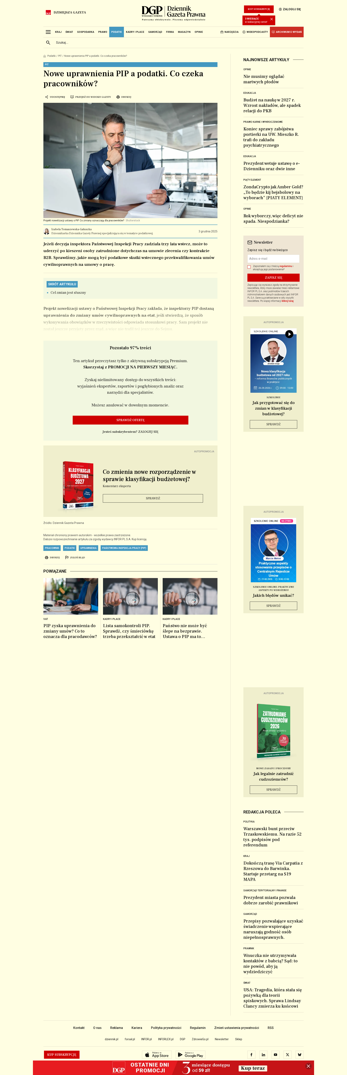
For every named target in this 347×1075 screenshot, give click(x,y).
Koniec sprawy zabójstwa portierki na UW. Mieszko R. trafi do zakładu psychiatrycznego (271, 137)
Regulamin (198, 1028)
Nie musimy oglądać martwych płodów (263, 79)
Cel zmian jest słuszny (68, 292)
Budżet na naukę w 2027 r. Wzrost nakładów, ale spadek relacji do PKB (272, 105)
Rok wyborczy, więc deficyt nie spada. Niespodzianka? (273, 218)
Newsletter (222, 1039)
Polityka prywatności (166, 1028)
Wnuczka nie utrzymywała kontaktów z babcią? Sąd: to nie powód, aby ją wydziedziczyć (270, 964)
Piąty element (252, 179)
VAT (45, 619)
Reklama (116, 1028)
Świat (246, 982)
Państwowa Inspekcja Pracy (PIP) (124, 548)
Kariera (137, 1028)
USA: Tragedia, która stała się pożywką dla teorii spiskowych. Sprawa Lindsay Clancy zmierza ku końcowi (272, 998)
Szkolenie (273, 397)
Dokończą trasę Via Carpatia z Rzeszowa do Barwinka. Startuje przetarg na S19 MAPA (273, 871)
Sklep (238, 1039)
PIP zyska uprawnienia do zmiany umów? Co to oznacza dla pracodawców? (70, 631)
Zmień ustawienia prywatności (236, 1028)
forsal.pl (130, 1039)
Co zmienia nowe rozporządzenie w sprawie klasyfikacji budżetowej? (149, 475)
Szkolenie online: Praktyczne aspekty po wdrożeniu (273, 588)
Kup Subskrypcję (259, 9)
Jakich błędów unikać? (273, 595)
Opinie (247, 69)
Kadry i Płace (111, 619)
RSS (271, 1028)
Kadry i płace (171, 619)
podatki (70, 548)
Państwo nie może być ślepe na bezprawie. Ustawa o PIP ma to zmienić (185, 631)
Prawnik (248, 948)
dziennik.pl (111, 1039)
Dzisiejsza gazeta (70, 12)
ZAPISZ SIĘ (273, 278)
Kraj (246, 856)
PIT (60, 56)
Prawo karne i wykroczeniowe (263, 122)
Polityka (249, 821)
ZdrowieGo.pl (200, 1039)
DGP (182, 1039)
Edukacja (249, 93)
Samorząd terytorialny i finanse (265, 890)
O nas (97, 1028)
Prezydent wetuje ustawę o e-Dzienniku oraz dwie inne (271, 166)
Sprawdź (153, 498)
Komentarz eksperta (117, 486)
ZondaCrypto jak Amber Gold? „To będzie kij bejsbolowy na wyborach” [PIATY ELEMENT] (273, 192)
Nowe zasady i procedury (273, 768)
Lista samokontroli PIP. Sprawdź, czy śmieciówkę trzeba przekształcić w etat (129, 631)
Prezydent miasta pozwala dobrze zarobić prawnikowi (270, 900)
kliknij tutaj (288, 301)
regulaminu (286, 266)
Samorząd (250, 914)
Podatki (51, 56)
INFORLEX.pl (166, 1039)
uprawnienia (88, 548)
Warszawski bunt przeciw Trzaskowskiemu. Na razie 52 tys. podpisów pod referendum (272, 837)
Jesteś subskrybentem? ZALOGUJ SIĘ (130, 432)
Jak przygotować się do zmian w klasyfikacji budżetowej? (273, 408)
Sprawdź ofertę (130, 420)
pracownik (52, 548)
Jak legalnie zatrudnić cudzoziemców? (273, 776)
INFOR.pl (146, 1039)
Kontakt (79, 1028)
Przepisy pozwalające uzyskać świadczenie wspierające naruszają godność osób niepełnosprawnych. (273, 929)
